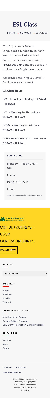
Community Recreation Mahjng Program (23, 324)
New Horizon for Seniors (14, 317)
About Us (7, 294)
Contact (7, 302)
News (5, 344)
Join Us (6, 298)
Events (6, 348)
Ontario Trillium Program (15, 321)
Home (11, 32)
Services (25, 32)
